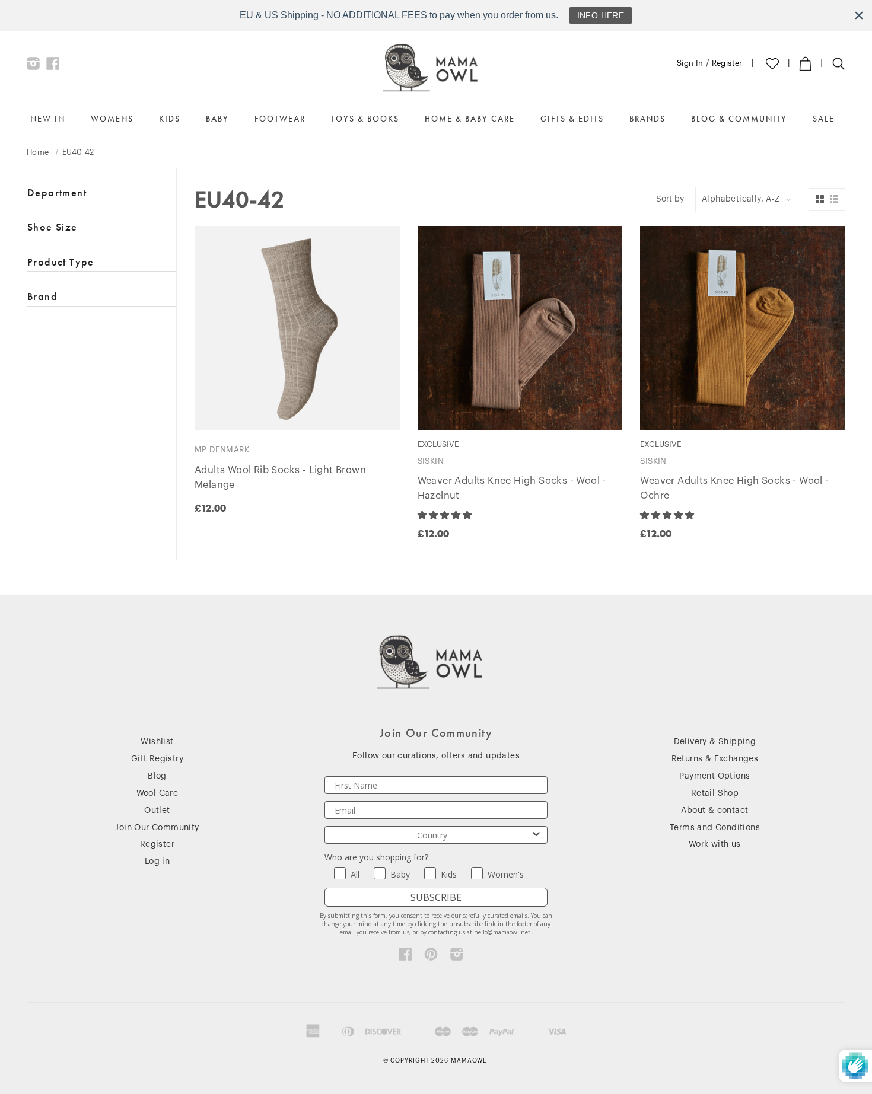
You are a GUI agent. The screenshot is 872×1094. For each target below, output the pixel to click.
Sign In (690, 63)
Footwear (279, 118)
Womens (112, 118)
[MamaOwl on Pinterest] (431, 957)
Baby (217, 118)
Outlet (157, 810)
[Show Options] (536, 835)
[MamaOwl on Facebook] (53, 66)
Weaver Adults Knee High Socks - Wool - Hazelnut (512, 488)
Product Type (60, 262)
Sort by (670, 199)
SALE (824, 118)
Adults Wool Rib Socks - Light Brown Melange (280, 477)
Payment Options (714, 776)
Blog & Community (739, 118)
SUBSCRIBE (436, 897)
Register (727, 63)
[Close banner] (859, 15)
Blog (157, 776)
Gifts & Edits (572, 118)
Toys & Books (365, 118)
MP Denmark (222, 450)
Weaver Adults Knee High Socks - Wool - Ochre (734, 488)
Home (38, 152)
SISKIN (431, 461)
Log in (157, 861)
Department (57, 192)
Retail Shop (715, 793)
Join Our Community (157, 828)
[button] (446, 515)
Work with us (715, 844)
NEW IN (47, 118)
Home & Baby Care (470, 118)
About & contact (714, 810)
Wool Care (157, 793)
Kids (169, 118)
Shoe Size (52, 227)
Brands (647, 118)
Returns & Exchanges (715, 759)
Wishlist (157, 742)
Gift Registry (157, 759)
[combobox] (432, 835)
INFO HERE (601, 15)
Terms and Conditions (715, 828)
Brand (42, 296)
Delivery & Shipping (715, 742)
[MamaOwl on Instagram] (33, 66)
